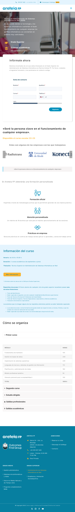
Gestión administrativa (11, 470)
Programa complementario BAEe (12, 488)
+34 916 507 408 (36, 450)
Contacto (55, 448)
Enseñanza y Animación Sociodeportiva (36, 477)
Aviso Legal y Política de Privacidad (37, 505)
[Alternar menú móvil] (71, 8)
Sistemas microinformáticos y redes (13, 475)
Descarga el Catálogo (59, 444)
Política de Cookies (54, 505)
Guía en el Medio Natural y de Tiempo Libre (13, 482)
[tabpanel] (37, 362)
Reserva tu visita (57, 440)
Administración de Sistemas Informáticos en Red (37, 471)
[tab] (37, 335)
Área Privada (34, 458)
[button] (4, 154)
